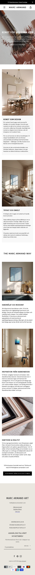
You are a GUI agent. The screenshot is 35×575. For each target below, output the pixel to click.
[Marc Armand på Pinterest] (17, 556)
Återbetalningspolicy (18, 525)
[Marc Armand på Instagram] (21, 556)
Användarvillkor (17, 522)
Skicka (26, 545)
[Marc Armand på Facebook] (14, 556)
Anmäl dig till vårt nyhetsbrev (17, 534)
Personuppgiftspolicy (17, 528)
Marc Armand (22, 561)
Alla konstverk (17, 507)
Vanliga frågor (17, 509)
